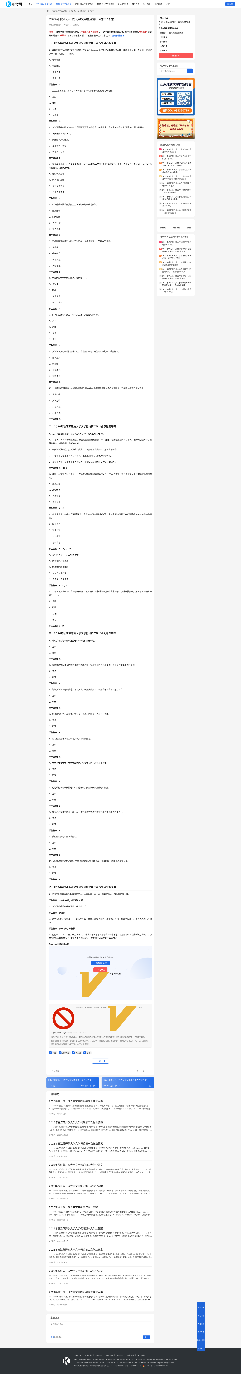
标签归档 (88, 1355)
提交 (146, 1337)
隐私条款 (130, 1355)
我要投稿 (230, 4)
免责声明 (77, 1355)
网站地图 (109, 1355)
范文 (168, 4)
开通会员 (101, 970)
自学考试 (135, 4)
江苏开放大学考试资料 (105, 4)
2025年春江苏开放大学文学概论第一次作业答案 (76, 1270)
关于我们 (141, 1355)
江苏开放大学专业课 (44, 4)
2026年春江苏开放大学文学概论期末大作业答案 (76, 1101)
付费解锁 (100, 963)
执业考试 (146, 4)
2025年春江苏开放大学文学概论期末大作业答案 (76, 1228)
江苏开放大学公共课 (63, 4)
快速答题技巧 (118, 35)
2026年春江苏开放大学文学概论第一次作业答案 (76, 1143)
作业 (54, 1053)
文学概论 (75, 25)
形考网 (83, 1366)
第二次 (78, 1053)
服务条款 (120, 1355)
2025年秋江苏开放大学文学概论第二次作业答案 (76, 1186)
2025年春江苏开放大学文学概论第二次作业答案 (76, 1249)
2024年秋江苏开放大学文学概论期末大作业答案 (76, 1292)
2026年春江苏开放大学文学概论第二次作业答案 (76, 1122)
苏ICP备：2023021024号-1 (132, 1366)
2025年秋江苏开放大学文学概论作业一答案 (73, 1207)
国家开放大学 (123, 4)
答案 (88, 1053)
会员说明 (98, 1355)
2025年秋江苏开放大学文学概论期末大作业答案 (76, 1164)
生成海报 (55, 1071)
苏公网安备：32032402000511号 (157, 1366)
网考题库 (158, 4)
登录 (52, 1337)
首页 (30, 4)
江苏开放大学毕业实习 (84, 4)
